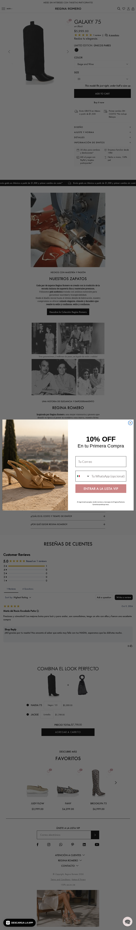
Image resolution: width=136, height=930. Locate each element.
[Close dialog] (130, 423)
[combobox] (83, 476)
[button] (19, 923)
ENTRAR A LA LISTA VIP (101, 488)
